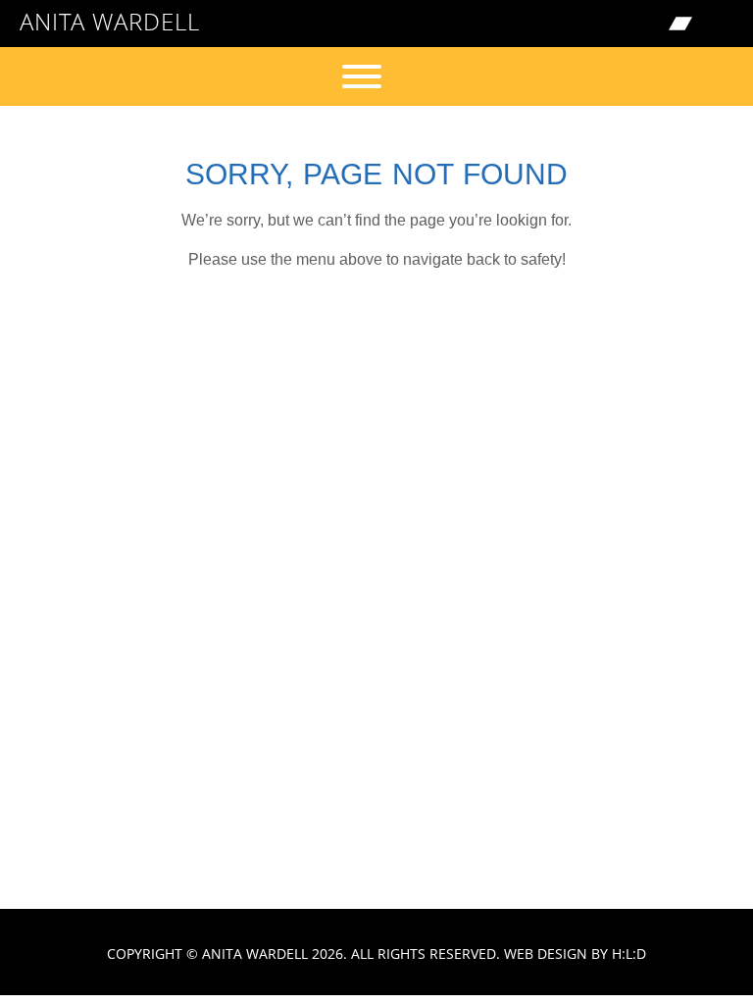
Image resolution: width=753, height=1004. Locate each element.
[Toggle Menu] (361, 76)
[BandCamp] (680, 23)
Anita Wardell (110, 21)
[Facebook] (598, 23)
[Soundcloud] (721, 23)
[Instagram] (639, 23)
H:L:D (629, 953)
